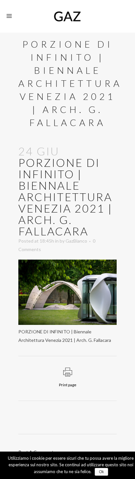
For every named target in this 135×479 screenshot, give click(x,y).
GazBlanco (76, 241)
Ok (101, 472)
